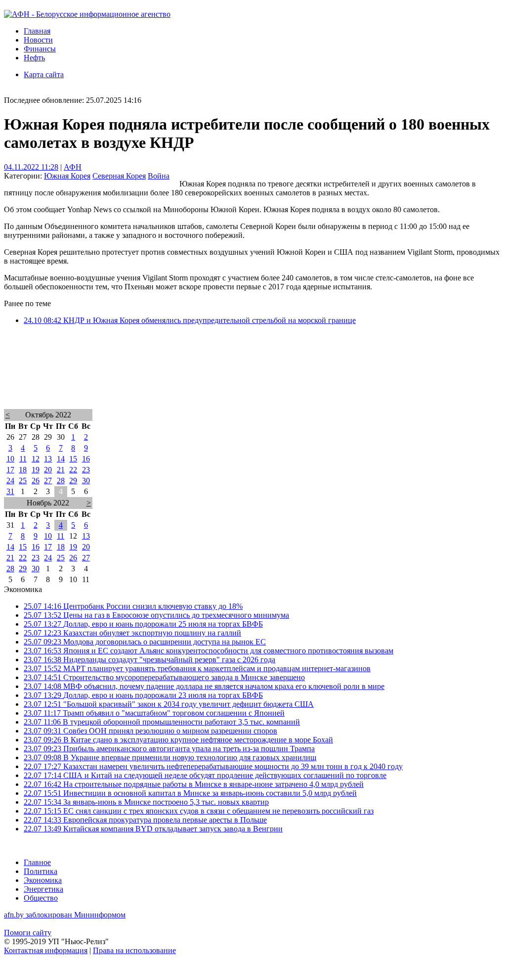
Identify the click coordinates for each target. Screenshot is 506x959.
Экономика (43, 880)
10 (10, 459)
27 (48, 480)
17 (10, 469)
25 (23, 480)
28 (61, 480)
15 (73, 459)
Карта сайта (44, 74)
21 (61, 469)
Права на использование (134, 950)
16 (86, 459)
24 (10, 480)
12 (36, 459)
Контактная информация (45, 950)
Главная (37, 31)
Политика (40, 871)
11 (23, 459)
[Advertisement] (253, 380)
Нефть (34, 57)
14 (61, 459)
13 (48, 459)
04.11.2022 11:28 (31, 167)
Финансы (40, 49)
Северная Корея (119, 176)
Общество (41, 898)
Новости (38, 40)
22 (73, 469)
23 (86, 469)
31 (10, 491)
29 (73, 480)
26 (36, 480)
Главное (37, 862)
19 (36, 469)
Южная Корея (67, 176)
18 (23, 469)
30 (86, 480)
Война (158, 176)
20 (48, 469)
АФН (73, 167)
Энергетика (43, 889)
